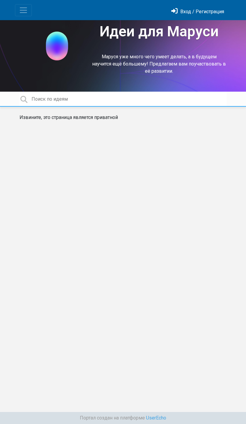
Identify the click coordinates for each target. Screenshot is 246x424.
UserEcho (156, 418)
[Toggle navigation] (23, 10)
